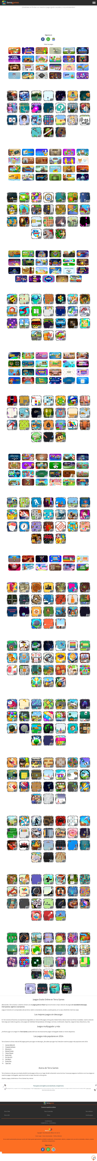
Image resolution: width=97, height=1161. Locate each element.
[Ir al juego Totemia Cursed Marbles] (28, 482)
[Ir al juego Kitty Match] (28, 457)
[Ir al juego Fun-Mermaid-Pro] (72, 611)
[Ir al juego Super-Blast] (60, 233)
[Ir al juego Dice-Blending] (12, 786)
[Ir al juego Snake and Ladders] (42, 380)
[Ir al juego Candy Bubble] (55, 482)
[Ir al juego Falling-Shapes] (12, 413)
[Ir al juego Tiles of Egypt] (42, 270)
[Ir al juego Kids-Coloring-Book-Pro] (85, 120)
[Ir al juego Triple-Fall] (48, 903)
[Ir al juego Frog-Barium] (85, 587)
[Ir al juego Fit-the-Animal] (72, 526)
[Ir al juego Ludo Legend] (55, 270)
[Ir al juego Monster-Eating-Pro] (30, 988)
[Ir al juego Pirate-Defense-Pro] (12, 646)
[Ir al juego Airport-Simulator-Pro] (72, 704)
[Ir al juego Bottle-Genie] (72, 774)
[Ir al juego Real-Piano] (48, 857)
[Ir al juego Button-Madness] (48, 120)
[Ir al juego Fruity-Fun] (36, 950)
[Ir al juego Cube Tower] (83, 177)
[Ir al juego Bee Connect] (55, 364)
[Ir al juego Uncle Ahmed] (42, 364)
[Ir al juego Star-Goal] (48, 891)
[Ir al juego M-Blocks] (36, 599)
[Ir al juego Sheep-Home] (24, 879)
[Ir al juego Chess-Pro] (48, 587)
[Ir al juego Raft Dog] (55, 169)
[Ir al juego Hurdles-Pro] (60, 915)
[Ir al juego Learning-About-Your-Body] (24, 120)
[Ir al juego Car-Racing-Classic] (60, 704)
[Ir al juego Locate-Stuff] (36, 915)
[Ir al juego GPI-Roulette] (72, 903)
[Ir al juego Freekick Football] (69, 465)
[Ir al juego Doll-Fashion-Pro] (12, 108)
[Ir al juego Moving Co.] (28, 474)
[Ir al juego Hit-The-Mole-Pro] (48, 425)
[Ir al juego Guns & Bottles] (83, 67)
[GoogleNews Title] (53, 39)
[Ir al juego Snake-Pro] (48, 437)
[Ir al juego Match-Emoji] (24, 704)
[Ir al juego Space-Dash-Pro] (36, 299)
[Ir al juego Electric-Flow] (48, 413)
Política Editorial (57, 1136)
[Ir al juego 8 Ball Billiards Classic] (55, 177)
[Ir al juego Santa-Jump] (60, 799)
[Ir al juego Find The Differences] (69, 160)
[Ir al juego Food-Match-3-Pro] (36, 323)
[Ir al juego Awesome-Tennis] (60, 716)
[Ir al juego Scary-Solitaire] (12, 962)
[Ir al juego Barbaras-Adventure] (36, 682)
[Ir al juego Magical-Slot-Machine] (85, 658)
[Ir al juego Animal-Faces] (36, 623)
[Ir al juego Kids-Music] (60, 740)
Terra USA (7, 1115)
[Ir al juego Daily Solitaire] (69, 380)
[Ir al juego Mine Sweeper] (28, 67)
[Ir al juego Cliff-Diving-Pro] (24, 108)
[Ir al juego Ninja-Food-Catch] (48, 108)
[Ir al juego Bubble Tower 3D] (28, 262)
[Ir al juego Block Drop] (55, 380)
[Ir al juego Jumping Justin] (14, 355)
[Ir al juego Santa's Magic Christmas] (55, 67)
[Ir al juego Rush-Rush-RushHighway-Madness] (12, 299)
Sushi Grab (8, 1055)
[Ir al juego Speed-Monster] (66, 988)
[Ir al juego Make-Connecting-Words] (60, 299)
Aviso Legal (38, 1136)
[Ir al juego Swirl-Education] (24, 821)
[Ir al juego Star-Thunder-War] (60, 96)
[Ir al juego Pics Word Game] (69, 59)
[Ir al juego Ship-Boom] (60, 514)
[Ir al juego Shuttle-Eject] (24, 611)
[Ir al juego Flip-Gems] (36, 197)
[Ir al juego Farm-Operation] (85, 646)
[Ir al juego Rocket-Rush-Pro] (48, 786)
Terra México (89, 1111)
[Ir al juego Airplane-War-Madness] (48, 682)
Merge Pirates (9, 1051)
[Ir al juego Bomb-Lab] (36, 891)
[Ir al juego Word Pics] (69, 152)
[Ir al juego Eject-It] (24, 786)
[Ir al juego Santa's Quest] (83, 152)
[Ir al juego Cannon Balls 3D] (69, 169)
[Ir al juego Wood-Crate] (60, 437)
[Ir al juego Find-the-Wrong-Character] (36, 879)
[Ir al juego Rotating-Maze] (60, 526)
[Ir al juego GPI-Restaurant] (36, 425)
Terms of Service (26, 1088)
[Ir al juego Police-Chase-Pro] (48, 209)
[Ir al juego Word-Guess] (12, 526)
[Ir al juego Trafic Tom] (69, 254)
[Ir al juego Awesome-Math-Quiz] (24, 774)
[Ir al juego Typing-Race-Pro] (60, 833)
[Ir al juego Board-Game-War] (36, 845)
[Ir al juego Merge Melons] (42, 59)
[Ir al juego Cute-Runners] (12, 587)
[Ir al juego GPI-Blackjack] (24, 514)
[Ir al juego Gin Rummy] (28, 465)
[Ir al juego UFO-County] (36, 646)
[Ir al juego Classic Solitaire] (42, 474)
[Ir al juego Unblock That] (14, 67)
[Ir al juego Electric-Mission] (48, 799)
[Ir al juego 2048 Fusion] (28, 50)
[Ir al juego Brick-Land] (24, 833)
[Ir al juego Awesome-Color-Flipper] (72, 646)
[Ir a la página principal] (10, 2)
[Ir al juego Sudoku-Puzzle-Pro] (60, 857)
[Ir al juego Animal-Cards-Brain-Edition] (60, 538)
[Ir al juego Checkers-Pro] (72, 323)
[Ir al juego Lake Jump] (69, 364)
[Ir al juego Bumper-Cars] (85, 762)
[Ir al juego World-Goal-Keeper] (48, 233)
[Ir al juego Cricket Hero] (28, 75)
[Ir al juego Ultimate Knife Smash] (14, 262)
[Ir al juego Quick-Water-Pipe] (85, 937)
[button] (94, 2)
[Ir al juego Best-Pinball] (72, 891)
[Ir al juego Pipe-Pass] (85, 962)
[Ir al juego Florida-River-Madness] (36, 96)
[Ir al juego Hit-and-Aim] (85, 209)
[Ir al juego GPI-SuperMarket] (12, 514)
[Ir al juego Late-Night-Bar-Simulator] (85, 833)
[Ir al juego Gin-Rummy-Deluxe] (85, 716)
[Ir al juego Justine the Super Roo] (42, 50)
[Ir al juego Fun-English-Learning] (12, 502)
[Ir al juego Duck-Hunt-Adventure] (85, 774)
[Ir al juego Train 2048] (69, 355)
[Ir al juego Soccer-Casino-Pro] (36, 762)
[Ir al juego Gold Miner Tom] (83, 262)
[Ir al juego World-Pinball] (60, 587)
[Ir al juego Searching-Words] (12, 611)
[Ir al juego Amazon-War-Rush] (36, 774)
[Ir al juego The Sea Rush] (28, 364)
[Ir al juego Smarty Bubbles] (14, 160)
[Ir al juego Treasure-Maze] (60, 209)
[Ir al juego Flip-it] (85, 221)
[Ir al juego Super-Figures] (48, 538)
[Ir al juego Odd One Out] (14, 559)
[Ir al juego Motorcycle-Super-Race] (72, 514)
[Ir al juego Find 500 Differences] (28, 59)
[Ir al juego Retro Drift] (83, 372)
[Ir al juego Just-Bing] (12, 311)
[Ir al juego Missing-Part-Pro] (36, 120)
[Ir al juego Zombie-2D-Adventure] (12, 197)
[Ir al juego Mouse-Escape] (72, 209)
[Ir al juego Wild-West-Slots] (85, 728)
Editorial (53, 1123)
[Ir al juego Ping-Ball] (48, 740)
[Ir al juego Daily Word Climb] (55, 50)
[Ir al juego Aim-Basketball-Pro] (60, 682)
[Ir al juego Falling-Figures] (60, 425)
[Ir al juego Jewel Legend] (55, 75)
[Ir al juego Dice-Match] (60, 670)
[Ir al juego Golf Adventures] (69, 262)
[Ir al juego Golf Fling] (83, 567)
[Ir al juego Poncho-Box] (60, 502)
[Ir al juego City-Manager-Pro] (36, 857)
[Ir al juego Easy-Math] (24, 950)
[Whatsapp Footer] (48, 1149)
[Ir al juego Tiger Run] (42, 67)
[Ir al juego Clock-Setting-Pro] (24, 526)
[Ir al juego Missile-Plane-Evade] (60, 646)
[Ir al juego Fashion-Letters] (85, 950)
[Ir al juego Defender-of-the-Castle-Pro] (36, 437)
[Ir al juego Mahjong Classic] (55, 567)
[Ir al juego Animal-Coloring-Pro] (12, 658)
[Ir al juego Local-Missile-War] (60, 335)
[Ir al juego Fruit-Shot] (72, 197)
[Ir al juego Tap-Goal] (48, 774)
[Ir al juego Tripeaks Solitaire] (28, 355)
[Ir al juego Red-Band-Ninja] (12, 400)
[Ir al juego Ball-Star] (48, 762)
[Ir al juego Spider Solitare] (69, 474)
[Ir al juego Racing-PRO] (24, 845)
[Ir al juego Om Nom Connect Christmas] (14, 50)
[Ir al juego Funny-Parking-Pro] (72, 221)
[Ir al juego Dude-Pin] (48, 937)
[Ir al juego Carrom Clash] (14, 567)
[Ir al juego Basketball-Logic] (60, 891)
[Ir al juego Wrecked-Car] (12, 96)
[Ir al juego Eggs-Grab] (36, 786)
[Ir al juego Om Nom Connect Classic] (55, 355)
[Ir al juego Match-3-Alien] (60, 132)
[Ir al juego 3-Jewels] (12, 323)
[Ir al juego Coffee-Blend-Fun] (12, 762)
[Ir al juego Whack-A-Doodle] (48, 704)
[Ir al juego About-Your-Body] (36, 658)
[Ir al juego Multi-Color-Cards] (85, 502)
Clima (48, 1115)
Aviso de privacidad (47, 1136)
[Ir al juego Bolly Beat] (28, 559)
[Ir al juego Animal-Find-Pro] (12, 879)
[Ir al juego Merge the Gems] (28, 372)
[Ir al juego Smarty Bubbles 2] (55, 457)
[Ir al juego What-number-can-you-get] (48, 221)
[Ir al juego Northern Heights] (28, 567)
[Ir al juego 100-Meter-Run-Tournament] (60, 599)
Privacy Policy (37, 1088)
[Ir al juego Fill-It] (48, 962)
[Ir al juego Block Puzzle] (48, 279)
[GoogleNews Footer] (53, 1149)
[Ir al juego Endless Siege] (42, 482)
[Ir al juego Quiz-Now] (24, 413)
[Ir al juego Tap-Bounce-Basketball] (60, 120)
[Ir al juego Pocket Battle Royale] (14, 380)
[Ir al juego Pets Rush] (28, 254)
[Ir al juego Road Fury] (83, 169)
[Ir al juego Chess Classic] (55, 152)
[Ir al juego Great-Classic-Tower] (48, 670)
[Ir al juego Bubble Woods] (83, 270)
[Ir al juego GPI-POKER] (24, 96)
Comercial (44, 1123)
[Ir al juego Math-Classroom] (12, 599)
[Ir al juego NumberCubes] (85, 670)
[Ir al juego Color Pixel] (69, 559)
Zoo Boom (8, 1059)
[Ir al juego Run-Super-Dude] (42, 988)
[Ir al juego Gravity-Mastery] (60, 903)
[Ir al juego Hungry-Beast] (72, 833)
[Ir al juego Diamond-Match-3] (12, 716)
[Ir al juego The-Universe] (24, 728)
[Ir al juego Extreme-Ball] (12, 728)
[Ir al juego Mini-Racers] (60, 323)
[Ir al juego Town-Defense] (60, 974)
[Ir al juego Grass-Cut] (24, 311)
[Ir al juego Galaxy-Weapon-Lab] (48, 646)
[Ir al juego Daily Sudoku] (42, 75)
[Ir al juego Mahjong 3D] (28, 160)
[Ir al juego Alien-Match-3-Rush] (85, 599)
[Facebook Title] (43, 39)
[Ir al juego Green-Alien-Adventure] (72, 96)
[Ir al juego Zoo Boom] (42, 465)
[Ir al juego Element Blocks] (55, 474)
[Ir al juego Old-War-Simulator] (85, 704)
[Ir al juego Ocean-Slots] (12, 704)
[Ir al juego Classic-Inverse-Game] (36, 962)
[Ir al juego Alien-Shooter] (24, 937)
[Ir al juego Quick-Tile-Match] (12, 821)
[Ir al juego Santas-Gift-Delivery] (48, 599)
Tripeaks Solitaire (10, 1047)
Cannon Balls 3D (10, 1045)
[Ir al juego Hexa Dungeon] (83, 482)
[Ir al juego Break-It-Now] (48, 311)
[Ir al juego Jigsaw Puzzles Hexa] (14, 169)
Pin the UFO (8, 1057)
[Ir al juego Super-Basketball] (48, 335)
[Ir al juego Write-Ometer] (72, 120)
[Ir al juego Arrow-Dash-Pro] (85, 611)
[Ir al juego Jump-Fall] (48, 96)
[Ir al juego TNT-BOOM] (85, 425)
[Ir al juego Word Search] (42, 372)
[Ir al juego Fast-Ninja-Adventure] (36, 821)
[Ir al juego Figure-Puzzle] (60, 962)
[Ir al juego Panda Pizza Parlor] (83, 355)
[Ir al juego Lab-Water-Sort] (36, 400)
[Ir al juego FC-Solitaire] (12, 120)
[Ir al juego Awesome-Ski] (85, 311)
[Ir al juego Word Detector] (42, 160)
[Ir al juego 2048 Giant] (83, 474)
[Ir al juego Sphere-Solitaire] (60, 762)
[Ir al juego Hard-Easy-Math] (36, 526)
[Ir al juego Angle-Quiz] (24, 903)
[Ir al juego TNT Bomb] (14, 254)
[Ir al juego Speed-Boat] (85, 197)
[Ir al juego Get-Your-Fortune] (72, 762)
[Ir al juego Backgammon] (85, 108)
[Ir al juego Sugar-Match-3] (24, 962)
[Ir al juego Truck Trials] (69, 457)
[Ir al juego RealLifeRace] (36, 209)
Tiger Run (8, 1063)
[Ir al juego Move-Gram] (60, 221)
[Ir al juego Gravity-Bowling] (48, 845)
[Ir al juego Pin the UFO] (35, 279)
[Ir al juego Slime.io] (42, 567)
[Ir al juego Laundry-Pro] (72, 299)
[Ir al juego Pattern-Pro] (85, 526)
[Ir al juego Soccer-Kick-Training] (12, 937)
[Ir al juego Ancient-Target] (12, 903)
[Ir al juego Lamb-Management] (85, 323)
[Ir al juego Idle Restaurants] (14, 465)
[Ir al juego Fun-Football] (36, 974)
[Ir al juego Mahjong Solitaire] (42, 457)
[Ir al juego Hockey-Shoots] (36, 502)
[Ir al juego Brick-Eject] (48, 323)
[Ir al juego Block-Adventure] (24, 716)
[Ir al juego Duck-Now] (12, 221)
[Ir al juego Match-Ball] (24, 502)
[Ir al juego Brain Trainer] (14, 152)
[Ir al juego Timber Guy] (28, 270)
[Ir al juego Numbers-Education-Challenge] (24, 658)
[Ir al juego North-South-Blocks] (24, 323)
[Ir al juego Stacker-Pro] (24, 587)
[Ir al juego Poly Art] (83, 160)
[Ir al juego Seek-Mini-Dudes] (48, 197)
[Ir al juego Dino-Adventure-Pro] (72, 311)
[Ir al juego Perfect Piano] (42, 355)
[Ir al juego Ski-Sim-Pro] (12, 425)
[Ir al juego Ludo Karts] (83, 457)
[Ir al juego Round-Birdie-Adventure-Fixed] (72, 400)
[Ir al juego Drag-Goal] (24, 425)
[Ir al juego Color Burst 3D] (42, 559)
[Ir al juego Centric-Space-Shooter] (85, 96)
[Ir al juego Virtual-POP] (48, 716)
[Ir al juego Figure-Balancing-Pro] (60, 774)
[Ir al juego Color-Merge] (36, 221)
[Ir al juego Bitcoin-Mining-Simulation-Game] (72, 658)
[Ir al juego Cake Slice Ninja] (55, 559)
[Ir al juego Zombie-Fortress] (85, 299)
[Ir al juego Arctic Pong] (69, 270)
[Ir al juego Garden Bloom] (83, 465)
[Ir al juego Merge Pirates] (28, 169)
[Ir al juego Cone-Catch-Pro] (72, 599)
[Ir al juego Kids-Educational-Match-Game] (36, 716)
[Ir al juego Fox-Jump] (36, 611)
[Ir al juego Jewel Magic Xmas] (14, 364)
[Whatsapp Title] (48, 39)
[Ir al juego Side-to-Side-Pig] (60, 400)
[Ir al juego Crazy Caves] (83, 59)
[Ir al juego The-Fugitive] (60, 611)
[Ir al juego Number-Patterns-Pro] (85, 413)
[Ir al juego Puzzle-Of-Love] (85, 514)
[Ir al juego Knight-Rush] (85, 845)
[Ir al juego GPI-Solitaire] (60, 821)
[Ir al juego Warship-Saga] (72, 845)
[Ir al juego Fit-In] (72, 587)
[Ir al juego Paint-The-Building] (60, 658)
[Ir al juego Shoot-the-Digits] (36, 704)
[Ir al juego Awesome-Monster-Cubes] (60, 845)
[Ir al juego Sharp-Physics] (72, 786)
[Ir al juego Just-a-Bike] (36, 335)
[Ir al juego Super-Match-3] (85, 891)
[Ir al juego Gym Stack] (69, 75)
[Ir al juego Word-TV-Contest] (60, 108)
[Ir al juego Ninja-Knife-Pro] (48, 526)
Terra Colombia (48, 1111)
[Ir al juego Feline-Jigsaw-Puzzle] (48, 950)
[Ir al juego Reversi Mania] (14, 457)
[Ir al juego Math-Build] (36, 799)
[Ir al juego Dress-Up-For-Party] (72, 937)
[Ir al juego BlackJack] (72, 879)
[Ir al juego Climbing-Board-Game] (12, 891)
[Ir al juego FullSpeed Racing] (76, 279)
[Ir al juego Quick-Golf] (24, 197)
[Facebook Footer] (43, 1149)
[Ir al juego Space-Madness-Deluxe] (24, 599)
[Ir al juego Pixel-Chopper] (36, 132)
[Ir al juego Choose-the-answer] (48, 623)
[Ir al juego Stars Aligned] (14, 59)
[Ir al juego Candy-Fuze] (48, 514)
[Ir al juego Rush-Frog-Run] (36, 728)
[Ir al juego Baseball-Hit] (72, 502)
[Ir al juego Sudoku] (28, 152)
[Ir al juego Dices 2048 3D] (42, 262)
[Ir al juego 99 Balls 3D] (83, 75)
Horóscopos (89, 1115)
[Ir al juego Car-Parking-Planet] (36, 833)
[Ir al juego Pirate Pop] (55, 262)
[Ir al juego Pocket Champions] (55, 254)
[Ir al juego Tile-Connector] (36, 514)
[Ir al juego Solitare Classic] (55, 465)
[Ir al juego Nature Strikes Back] (42, 169)
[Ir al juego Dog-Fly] (24, 299)
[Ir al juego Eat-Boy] (60, 413)
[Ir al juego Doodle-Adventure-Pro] (12, 670)
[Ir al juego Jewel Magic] (42, 177)
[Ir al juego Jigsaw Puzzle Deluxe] (62, 279)
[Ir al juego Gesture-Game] (24, 891)
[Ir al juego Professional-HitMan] (85, 400)
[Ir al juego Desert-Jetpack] (24, 762)
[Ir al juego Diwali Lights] (83, 364)
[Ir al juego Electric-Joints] (24, 670)
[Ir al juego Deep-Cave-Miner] (36, 538)
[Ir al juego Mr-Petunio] (60, 197)
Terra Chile (7, 1111)
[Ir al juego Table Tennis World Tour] (28, 380)
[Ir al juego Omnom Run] (28, 177)
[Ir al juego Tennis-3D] (60, 937)
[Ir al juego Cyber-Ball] (36, 108)
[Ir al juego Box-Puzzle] (24, 400)
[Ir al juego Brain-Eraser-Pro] (24, 646)
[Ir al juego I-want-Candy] (48, 502)
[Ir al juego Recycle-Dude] (12, 209)
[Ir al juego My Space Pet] (69, 567)
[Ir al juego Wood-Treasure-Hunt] (48, 611)
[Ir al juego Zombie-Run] (48, 658)
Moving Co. (8, 1049)
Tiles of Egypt (9, 1053)
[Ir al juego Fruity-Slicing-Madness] (85, 786)
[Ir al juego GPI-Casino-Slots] (60, 786)
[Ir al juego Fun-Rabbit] (12, 950)
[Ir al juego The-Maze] (48, 821)
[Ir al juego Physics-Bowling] (36, 740)
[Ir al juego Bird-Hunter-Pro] (36, 937)
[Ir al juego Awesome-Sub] (54, 988)
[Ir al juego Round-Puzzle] (72, 728)
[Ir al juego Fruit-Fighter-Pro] (48, 132)
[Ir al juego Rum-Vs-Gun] (12, 845)
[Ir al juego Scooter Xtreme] (14, 482)
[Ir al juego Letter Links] (69, 372)
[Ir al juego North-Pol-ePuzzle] (36, 233)
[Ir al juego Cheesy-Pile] (72, 413)
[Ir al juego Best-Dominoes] (36, 311)
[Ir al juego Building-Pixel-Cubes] (60, 879)
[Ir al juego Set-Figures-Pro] (48, 974)
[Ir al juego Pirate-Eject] (60, 623)
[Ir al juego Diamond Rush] (14, 474)
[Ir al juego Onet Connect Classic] (42, 254)
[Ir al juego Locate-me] (72, 670)
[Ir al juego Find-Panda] (36, 903)
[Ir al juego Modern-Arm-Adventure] (48, 879)
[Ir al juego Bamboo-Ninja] (48, 728)
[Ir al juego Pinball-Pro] (60, 311)
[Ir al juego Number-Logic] (72, 821)
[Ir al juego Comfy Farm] (69, 177)
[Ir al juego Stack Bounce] (42, 152)
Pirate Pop (8, 1061)
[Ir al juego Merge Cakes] (69, 67)
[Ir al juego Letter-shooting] (60, 950)
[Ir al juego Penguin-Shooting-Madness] (12, 774)
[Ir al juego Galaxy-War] (36, 413)
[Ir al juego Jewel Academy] (83, 50)
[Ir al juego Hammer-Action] (85, 821)
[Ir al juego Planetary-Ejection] (72, 962)
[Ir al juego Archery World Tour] (69, 50)
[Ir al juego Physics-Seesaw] (72, 425)
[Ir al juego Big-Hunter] (36, 670)
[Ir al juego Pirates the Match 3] (14, 177)
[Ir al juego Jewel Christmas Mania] (21, 279)
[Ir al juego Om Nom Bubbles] (55, 59)
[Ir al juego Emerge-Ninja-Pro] (72, 950)
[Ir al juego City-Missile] (48, 833)
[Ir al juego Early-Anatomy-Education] (72, 108)
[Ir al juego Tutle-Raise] (48, 299)
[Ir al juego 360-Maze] (36, 587)
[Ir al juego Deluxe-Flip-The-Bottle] (60, 728)
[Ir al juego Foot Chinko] (69, 482)
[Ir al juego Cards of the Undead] (14, 270)
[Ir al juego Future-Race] (72, 716)
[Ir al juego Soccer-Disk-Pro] (12, 833)
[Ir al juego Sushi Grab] (55, 372)
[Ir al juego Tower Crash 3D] (14, 372)
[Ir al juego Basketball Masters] (83, 254)
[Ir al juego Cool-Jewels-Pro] (85, 903)
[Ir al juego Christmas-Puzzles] (24, 221)
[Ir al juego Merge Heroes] (55, 160)
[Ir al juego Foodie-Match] (85, 879)
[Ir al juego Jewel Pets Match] (83, 559)
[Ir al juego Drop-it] (24, 209)
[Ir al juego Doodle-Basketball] (48, 400)
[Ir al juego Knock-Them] (48, 915)
